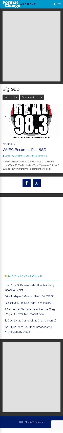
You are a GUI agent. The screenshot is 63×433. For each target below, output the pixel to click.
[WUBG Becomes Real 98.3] (31, 136)
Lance (7, 156)
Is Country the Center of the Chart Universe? (30, 320)
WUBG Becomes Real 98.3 (24, 150)
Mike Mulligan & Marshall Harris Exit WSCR (29, 296)
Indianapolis (9, 144)
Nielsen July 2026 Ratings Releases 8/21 (29, 303)
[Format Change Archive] (19, 7)
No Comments (40, 156)
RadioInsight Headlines (25, 276)
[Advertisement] (31, 46)
